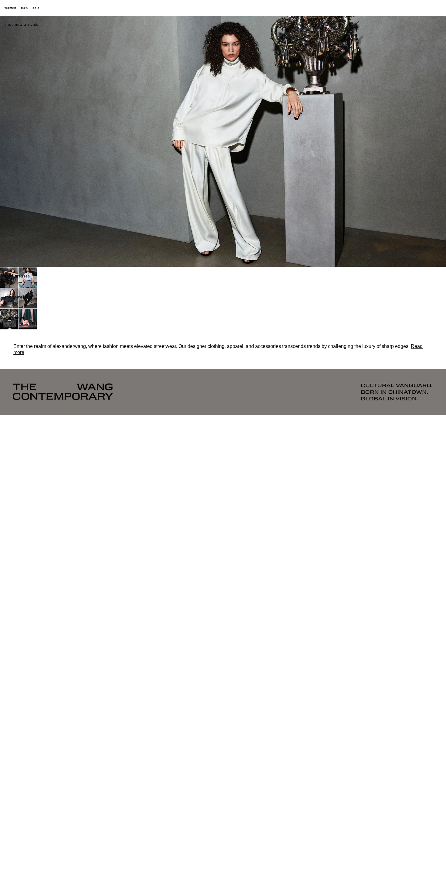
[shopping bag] (438, 8)
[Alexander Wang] (223, 8)
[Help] (417, 8)
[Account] (428, 8)
